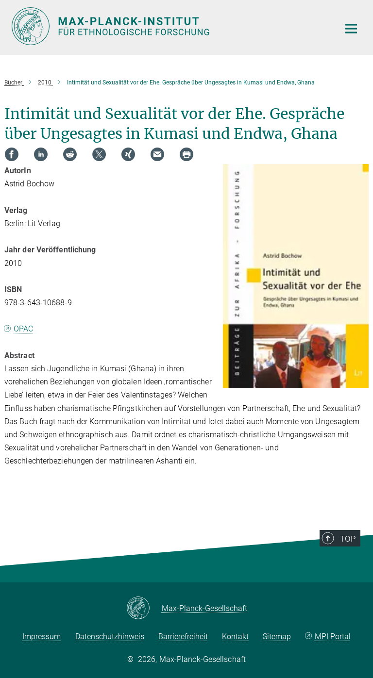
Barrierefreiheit (183, 636)
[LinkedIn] (41, 154)
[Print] (186, 154)
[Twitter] (99, 154)
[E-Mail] (157, 154)
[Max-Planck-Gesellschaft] (144, 608)
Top (348, 539)
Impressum (41, 636)
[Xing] (128, 154)
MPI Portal (333, 636)
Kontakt (235, 636)
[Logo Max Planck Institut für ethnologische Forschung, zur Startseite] (169, 26)
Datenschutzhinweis (109, 636)
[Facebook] (11, 154)
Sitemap (277, 636)
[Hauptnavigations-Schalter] (351, 28)
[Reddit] (70, 154)
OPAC (23, 328)
